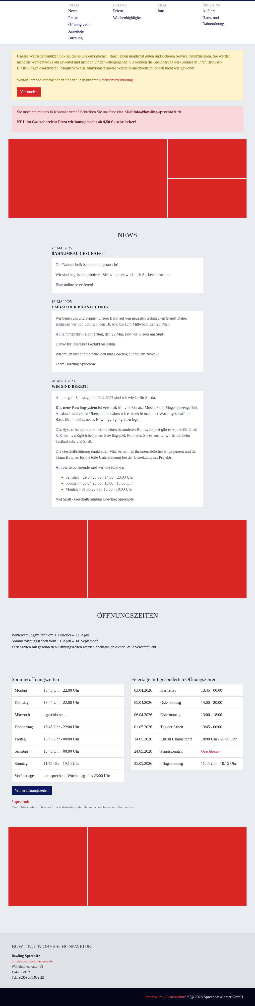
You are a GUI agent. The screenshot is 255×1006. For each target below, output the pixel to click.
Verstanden (29, 92)
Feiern (118, 11)
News (72, 11)
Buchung (75, 38)
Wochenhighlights (127, 18)
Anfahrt (208, 11)
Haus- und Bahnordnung (213, 21)
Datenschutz (176, 997)
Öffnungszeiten (80, 24)
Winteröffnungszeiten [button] (32, 790)
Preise (73, 18)
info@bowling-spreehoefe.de (32, 961)
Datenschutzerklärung (116, 80)
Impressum (153, 997)
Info (161, 11)
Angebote (76, 31)
